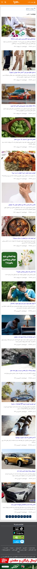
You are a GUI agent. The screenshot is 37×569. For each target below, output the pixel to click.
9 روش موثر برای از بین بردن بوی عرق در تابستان (22, 303)
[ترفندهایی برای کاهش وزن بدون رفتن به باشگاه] (18, 27)
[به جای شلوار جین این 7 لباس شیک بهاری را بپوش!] (18, 60)
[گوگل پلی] (18, 533)
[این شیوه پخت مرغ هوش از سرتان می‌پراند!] (18, 226)
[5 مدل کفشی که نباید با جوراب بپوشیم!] (18, 425)
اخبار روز (25, 548)
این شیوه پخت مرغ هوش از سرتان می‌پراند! (24, 238)
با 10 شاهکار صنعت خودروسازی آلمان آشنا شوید (23, 106)
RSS (18, 552)
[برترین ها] (16, 2)
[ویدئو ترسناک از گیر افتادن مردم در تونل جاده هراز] (18, 358)
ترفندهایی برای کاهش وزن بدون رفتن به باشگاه (23, 39)
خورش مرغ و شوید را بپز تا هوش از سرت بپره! (23, 173)
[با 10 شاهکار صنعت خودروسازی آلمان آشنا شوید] (18, 94)
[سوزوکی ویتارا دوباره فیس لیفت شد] (18, 459)
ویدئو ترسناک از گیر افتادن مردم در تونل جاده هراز (22, 371)
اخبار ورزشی (18, 548)
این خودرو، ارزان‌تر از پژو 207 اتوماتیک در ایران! (23, 404)
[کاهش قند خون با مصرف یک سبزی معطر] (18, 127)
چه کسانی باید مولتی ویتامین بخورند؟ (25, 272)
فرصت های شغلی (32, 550)
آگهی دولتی (14, 550)
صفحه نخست (32, 548)
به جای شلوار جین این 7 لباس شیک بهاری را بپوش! (22, 72)
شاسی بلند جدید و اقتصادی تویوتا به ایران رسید (23, 505)
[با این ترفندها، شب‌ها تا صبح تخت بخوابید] (18, 325)
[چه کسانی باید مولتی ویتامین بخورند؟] (18, 260)
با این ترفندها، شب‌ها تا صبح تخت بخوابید (24, 337)
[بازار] (18, 537)
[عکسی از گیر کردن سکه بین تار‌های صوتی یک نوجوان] (18, 193)
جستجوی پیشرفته (6, 550)
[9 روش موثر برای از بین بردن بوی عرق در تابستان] (18, 291)
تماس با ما (6, 548)
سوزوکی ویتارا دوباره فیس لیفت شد (26, 471)
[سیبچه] (18, 529)
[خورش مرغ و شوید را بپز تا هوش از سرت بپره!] (18, 161)
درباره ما (12, 548)
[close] (1, 557)
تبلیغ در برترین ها (23, 550)
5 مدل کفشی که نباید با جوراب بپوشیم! (25, 438)
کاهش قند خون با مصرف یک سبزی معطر (24, 139)
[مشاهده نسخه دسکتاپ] (2, 2)
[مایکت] (18, 542)
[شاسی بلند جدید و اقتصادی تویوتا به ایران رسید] (18, 492)
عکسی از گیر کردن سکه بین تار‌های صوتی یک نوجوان (22, 205)
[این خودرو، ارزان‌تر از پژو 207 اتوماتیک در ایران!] (18, 392)
